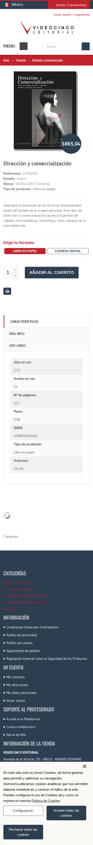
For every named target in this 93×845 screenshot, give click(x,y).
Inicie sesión (63, 14)
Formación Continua (18, 589)
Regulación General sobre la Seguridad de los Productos (46, 658)
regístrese (82, 14)
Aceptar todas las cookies (66, 812)
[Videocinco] (46, 27)
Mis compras (15, 677)
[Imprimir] (7, 291)
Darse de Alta (16, 735)
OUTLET (9, 609)
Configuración (23, 810)
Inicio (6, 60)
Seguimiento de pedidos (23, 651)
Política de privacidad (21, 635)
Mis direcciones (17, 685)
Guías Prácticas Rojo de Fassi (24, 602)
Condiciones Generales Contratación (32, 627)
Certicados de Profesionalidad (24, 596)
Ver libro (17, 345)
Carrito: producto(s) (71, 5)
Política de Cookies (46, 801)
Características (24, 321)
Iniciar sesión (15, 700)
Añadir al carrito (51, 272)
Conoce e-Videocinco (20, 727)
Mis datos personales (21, 693)
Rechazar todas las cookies (23, 831)
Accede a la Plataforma (23, 719)
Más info (16, 333)
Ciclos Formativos (16, 582)
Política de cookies (19, 643)
